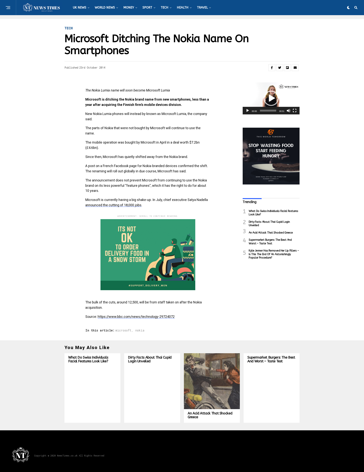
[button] (271, 98)
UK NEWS (79, 7)
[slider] (268, 111)
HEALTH (182, 7)
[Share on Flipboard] (287, 67)
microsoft (123, 330)
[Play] (247, 111)
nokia (139, 330)
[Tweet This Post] (279, 67)
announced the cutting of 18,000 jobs (113, 205)
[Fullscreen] (295, 111)
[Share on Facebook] (271, 67)
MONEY (128, 7)
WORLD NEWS (105, 7)
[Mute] (288, 111)
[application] (271, 98)
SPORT (147, 7)
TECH (164, 7)
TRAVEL (202, 7)
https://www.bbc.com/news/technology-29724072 (136, 317)
